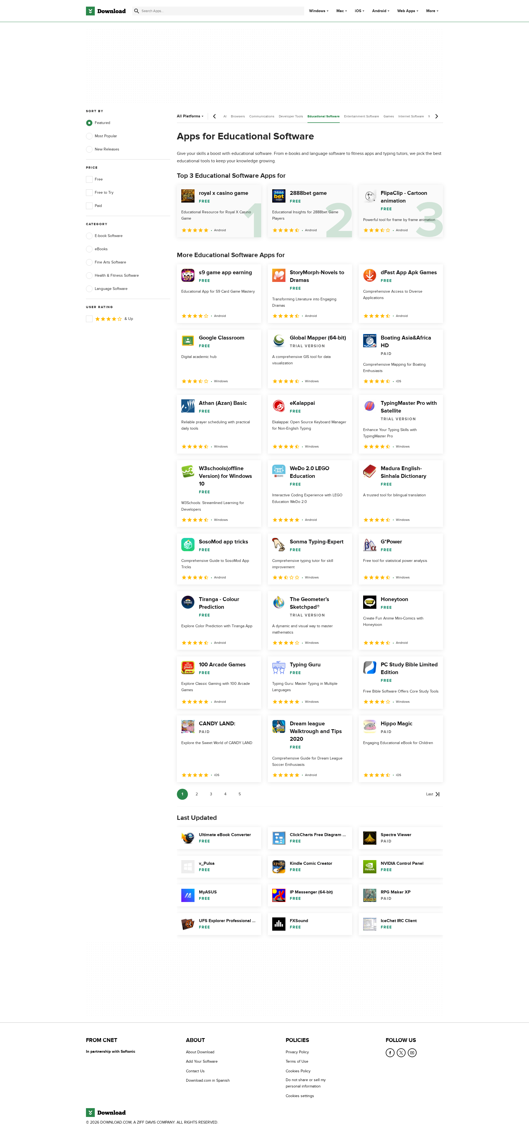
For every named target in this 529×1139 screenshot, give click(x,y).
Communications (261, 116)
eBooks (101, 249)
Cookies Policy (298, 1071)
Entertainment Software (361, 116)
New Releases (107, 149)
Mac (340, 11)
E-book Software (109, 235)
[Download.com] (106, 11)
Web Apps (406, 11)
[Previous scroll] (214, 116)
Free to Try (104, 192)
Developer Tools (291, 116)
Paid (98, 205)
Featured (102, 122)
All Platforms (188, 116)
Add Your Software (202, 1061)
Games (389, 116)
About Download (200, 1052)
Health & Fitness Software (117, 275)
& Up (129, 318)
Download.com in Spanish (208, 1080)
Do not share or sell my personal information (306, 1083)
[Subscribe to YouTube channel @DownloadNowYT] (412, 1052)
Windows (317, 11)
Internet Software (411, 116)
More (430, 11)
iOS (358, 11)
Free (99, 179)
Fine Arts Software (110, 262)
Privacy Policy (297, 1052)
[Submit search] (136, 11)
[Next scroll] (436, 116)
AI (224, 116)
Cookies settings (300, 1096)
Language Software (111, 288)
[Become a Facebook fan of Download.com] (390, 1052)
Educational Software (323, 116)
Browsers (238, 116)
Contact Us (195, 1071)
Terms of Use (297, 1061)
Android (379, 11)
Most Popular (106, 136)
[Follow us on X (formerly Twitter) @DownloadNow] (401, 1052)
